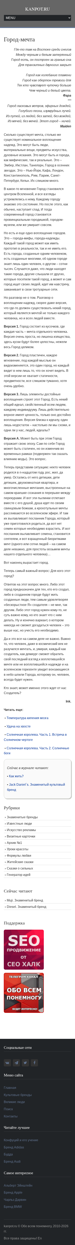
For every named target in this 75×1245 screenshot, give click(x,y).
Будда (8, 1154)
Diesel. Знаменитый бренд (26, 906)
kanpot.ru (37, 9)
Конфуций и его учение (21, 1140)
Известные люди (19, 823)
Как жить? (16, 776)
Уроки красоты (17, 849)
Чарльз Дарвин (15, 1199)
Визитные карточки (21, 836)
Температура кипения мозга (27, 718)
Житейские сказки (20, 862)
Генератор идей (18, 874)
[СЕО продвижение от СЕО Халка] (24, 949)
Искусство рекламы (21, 830)
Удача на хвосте (19, 726)
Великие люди (14, 1102)
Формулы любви (19, 855)
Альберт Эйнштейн (18, 1185)
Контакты (11, 1116)
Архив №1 (14, 842)
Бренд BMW (13, 1206)
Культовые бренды (18, 1095)
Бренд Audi (12, 1161)
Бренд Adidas (14, 1147)
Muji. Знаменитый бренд (25, 900)
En (40, 1238)
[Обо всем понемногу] (24, 992)
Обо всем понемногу (36, 1226)
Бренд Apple (13, 1192)
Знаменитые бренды (22, 817)
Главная (10, 1087)
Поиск (8, 1109)
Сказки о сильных (20, 868)
